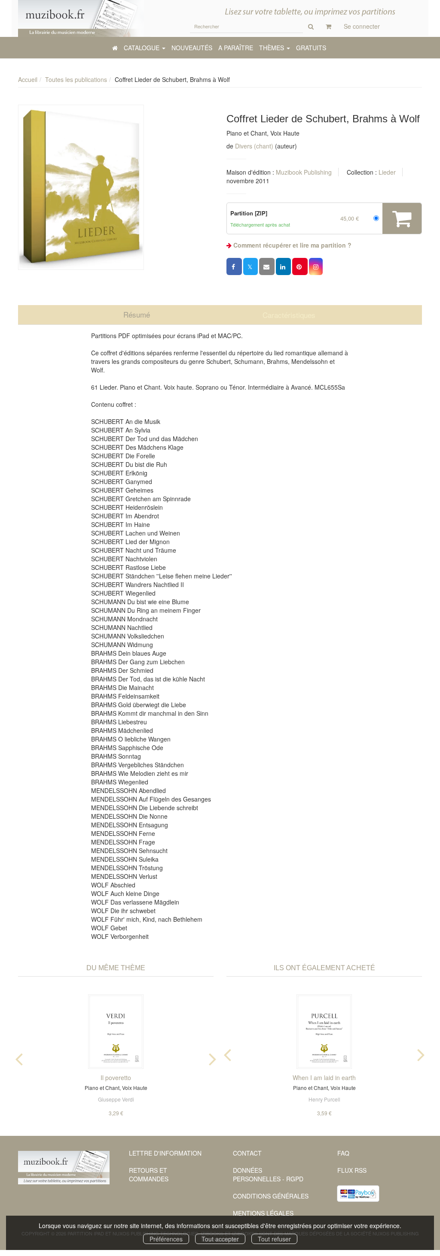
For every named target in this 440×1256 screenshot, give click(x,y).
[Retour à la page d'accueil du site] (81, 18)
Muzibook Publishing (304, 172)
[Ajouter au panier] (402, 218)
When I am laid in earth (324, 1077)
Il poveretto (116, 1077)
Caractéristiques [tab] (289, 314)
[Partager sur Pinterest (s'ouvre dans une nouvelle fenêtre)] (300, 266)
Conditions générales (271, 1196)
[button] (81, 187)
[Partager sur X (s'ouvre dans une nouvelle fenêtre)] (250, 266)
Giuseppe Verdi (116, 1099)
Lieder (387, 172)
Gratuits (311, 47)
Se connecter (362, 26)
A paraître (235, 47)
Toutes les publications (76, 79)
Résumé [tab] (136, 314)
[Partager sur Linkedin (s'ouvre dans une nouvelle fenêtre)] (283, 266)
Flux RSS (352, 1170)
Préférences (166, 1239)
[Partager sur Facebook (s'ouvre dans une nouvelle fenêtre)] (234, 266)
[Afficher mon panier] (328, 26)
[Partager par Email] (267, 266)
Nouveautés (191, 47)
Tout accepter (220, 1239)
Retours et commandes (148, 1174)
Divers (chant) (254, 146)
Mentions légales (263, 1213)
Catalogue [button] (142, 47)
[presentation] (19, 1057)
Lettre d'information (165, 1153)
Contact (247, 1153)
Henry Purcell (324, 1099)
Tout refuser (274, 1239)
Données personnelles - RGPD (268, 1174)
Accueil (27, 79)
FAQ (343, 1153)
